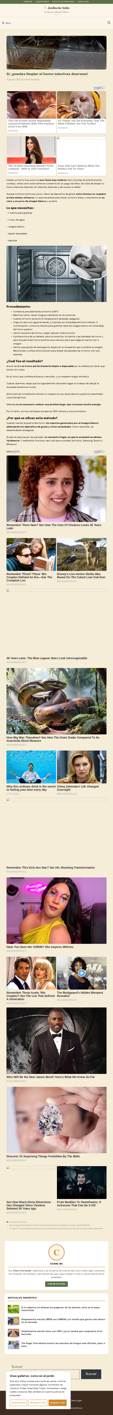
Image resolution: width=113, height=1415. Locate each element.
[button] (109, 23)
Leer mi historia (56, 1284)
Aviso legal (83, 2)
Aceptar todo (57, 1403)
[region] (38, 1390)
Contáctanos (42, 2)
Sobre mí (28, 2)
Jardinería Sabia (58, 8)
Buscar (17, 1367)
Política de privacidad (63, 2)
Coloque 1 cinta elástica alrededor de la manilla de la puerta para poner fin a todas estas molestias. (56, 1229)
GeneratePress (74, 1408)
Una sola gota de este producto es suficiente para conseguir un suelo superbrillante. (49, 1225)
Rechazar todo (38, 1403)
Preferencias (18, 1403)
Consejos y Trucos (18, 1222)
